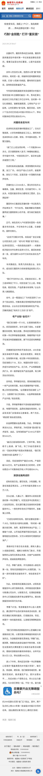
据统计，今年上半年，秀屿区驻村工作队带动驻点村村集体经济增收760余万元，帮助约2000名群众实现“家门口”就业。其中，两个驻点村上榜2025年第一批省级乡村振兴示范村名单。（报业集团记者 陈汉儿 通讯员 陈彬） (21, 701)
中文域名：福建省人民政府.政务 (20, 762)
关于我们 (7, 746)
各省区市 (19, 740)
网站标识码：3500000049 (19, 749)
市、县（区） (21, 737)
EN (37, 2)
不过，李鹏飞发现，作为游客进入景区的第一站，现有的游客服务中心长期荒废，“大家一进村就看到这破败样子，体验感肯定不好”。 (21, 571)
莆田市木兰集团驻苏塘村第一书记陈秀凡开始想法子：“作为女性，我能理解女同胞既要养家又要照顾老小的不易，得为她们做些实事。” (21, 210)
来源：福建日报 (9, 720)
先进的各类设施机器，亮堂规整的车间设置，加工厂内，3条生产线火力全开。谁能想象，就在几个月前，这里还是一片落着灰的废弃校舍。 (21, 172)
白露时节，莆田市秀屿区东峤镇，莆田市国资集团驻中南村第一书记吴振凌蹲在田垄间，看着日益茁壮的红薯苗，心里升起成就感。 (21, 59)
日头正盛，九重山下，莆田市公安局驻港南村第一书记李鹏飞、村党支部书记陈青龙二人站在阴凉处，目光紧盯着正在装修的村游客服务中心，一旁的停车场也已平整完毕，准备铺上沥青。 (21, 504)
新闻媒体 (29, 740)
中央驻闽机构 (7, 740)
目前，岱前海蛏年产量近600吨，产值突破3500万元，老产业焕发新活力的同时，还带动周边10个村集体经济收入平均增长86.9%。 (21, 465)
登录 (40, 2)
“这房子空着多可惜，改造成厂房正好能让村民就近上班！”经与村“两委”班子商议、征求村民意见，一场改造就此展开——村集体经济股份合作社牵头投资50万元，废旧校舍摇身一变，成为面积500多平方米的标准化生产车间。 (21, 247)
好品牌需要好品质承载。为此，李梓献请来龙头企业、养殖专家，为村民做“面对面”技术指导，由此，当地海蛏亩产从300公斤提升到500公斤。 (21, 429)
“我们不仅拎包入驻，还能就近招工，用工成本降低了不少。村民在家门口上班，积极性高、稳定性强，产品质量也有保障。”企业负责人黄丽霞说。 (21, 285)
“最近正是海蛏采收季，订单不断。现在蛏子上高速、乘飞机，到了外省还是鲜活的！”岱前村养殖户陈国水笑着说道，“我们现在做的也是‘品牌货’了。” (21, 448)
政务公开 (20, 9)
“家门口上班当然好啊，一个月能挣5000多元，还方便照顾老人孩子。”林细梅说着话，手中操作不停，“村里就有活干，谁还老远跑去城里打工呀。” (21, 153)
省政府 (11, 9)
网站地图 (26, 746)
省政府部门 (9, 737)
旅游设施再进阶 (22, 475)
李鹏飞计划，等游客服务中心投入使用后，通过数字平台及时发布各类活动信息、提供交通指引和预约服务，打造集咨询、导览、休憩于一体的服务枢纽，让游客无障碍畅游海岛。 (21, 615)
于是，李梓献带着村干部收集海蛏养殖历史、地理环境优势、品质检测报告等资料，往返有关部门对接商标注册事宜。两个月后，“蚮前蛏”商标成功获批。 (21, 411)
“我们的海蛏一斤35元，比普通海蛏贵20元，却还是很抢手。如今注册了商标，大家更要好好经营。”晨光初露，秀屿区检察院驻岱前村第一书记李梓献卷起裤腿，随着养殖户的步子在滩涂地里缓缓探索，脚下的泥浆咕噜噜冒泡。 (21, 333)
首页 (4, 9)
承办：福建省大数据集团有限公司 (21, 771)
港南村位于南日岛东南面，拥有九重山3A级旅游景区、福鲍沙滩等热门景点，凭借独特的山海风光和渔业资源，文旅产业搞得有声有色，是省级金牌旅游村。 (21, 552)
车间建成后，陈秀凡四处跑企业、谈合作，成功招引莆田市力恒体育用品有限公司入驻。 (21, 268)
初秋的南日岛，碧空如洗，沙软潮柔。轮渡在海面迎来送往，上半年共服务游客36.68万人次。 (21, 486)
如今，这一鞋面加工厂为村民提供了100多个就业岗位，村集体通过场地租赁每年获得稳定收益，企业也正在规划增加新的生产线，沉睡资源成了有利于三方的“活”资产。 (21, 304)
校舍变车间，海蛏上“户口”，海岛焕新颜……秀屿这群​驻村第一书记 (21, 26)
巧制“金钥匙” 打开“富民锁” (21, 34)
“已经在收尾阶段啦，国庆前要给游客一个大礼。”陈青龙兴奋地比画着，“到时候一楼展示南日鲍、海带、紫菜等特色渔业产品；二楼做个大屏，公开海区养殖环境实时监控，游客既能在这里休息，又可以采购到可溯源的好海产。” (21, 529)
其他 (38, 740)
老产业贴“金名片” (21, 316)
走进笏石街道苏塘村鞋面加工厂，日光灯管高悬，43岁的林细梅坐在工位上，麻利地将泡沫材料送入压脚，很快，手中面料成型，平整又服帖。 (21, 135)
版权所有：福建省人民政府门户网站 (19, 758)
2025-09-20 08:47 (9, 44)
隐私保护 (17, 746)
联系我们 (35, 746)
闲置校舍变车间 (22, 122)
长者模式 (37, 16)
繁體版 (32, 2)
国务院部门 (33, 737)
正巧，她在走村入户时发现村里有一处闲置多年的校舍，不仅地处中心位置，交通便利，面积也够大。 (21, 227)
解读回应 (30, 9)
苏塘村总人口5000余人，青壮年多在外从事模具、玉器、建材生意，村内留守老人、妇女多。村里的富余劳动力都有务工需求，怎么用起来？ (21, 191)
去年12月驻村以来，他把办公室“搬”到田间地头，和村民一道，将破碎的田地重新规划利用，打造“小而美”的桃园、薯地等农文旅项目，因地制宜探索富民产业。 (21, 78)
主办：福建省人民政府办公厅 (21, 768)
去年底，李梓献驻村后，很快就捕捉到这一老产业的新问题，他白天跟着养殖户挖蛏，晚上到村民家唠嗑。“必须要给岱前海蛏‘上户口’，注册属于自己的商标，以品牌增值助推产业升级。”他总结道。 (21, 390)
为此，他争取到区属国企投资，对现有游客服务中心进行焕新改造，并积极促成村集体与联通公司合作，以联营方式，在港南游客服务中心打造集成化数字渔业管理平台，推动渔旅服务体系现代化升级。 (21, 592)
